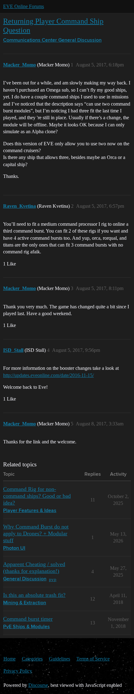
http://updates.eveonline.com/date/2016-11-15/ (48, 375)
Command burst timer (28, 619)
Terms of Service (93, 658)
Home (9, 658)
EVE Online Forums (23, 6)
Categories (32, 658)
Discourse (38, 685)
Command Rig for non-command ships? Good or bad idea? (37, 496)
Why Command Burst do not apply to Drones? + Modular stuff (36, 533)
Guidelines (59, 658)
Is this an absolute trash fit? (34, 595)
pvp (52, 579)
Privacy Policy (17, 671)
